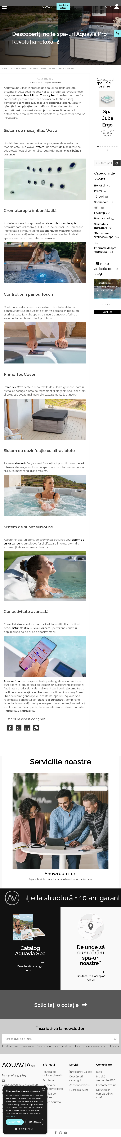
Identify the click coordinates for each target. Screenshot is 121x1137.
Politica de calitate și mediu (52, 1073)
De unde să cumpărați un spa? (104, 1093)
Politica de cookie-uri (49, 1095)
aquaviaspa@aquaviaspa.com (20, 1084)
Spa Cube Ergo (107, 118)
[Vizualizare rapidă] (112, 101)
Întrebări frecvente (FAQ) (106, 1078)
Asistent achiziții (79, 1085)
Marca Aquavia (51, 1102)
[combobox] (43, 1089)
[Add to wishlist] (112, 96)
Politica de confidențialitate (52, 1087)
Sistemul (19, 463)
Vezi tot (107, 311)
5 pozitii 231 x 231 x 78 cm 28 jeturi (107, 133)
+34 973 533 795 (16, 1075)
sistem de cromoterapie (61, 223)
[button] (98, 146)
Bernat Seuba (37, 83)
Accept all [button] (14, 1122)
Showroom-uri (61, 873)
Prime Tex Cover (14, 387)
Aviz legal (48, 1080)
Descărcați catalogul (76, 1078)
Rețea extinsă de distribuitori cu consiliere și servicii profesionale (60, 879)
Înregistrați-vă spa (80, 1071)
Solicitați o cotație (63, 6)
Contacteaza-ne (106, 1085)
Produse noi (56, 83)
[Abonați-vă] (115, 1038)
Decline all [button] (35, 1122)
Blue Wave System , (33, 146)
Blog (99, 1071)
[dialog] (25, 1110)
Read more (10, 1116)
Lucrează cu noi (79, 1089)
